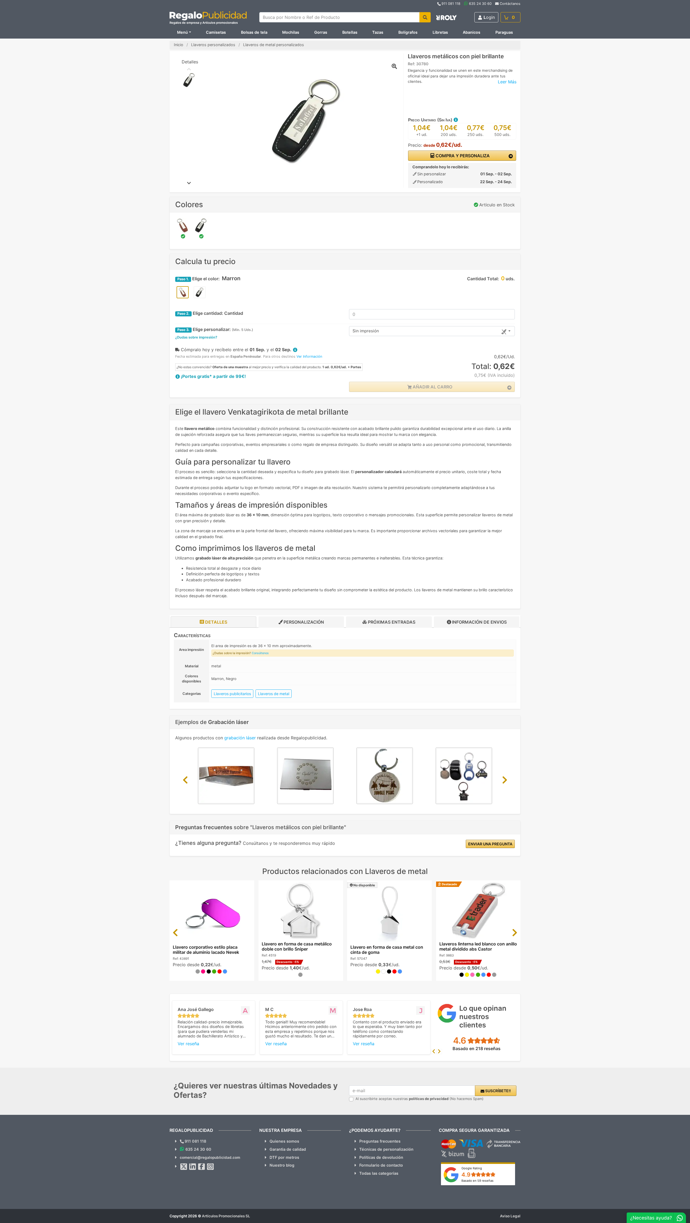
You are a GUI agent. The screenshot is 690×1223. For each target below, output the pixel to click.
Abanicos (471, 32)
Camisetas (216, 32)
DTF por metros (284, 1157)
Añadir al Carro (432, 387)
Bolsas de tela (254, 32)
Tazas (377, 32)
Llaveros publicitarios (232, 693)
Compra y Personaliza (462, 155)
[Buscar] (425, 17)
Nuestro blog (282, 1165)
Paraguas (504, 32)
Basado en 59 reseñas (477, 1181)
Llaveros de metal (273, 693)
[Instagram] (210, 1166)
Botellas (349, 32)
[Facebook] (201, 1166)
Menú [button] (182, 32)
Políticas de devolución (381, 1157)
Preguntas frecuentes (380, 1141)
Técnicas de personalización (386, 1149)
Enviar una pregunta (490, 844)
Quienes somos (284, 1141)
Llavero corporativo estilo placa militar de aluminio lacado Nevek (206, 949)
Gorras (320, 32)
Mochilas (290, 32)
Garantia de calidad (288, 1149)
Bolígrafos (408, 32)
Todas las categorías (378, 1173)
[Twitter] (183, 1166)
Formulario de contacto (381, 1165)
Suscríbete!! (497, 1090)
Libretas (440, 32)
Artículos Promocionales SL (226, 1216)
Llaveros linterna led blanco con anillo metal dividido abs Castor (478, 946)
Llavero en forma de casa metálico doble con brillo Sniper (297, 946)
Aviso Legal (510, 1216)
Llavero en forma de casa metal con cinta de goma (386, 949)
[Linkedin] (192, 1166)
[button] (455, 119)
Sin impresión (366, 330)
